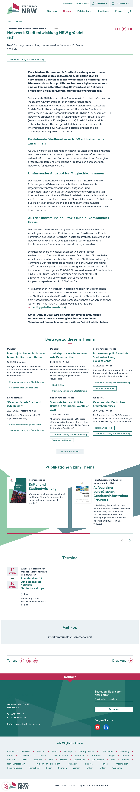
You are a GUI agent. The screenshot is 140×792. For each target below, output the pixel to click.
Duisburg (125, 751)
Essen (43, 755)
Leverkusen (80, 759)
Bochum (41, 751)
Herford (11, 759)
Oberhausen (122, 764)
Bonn (55, 751)
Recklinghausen (15, 768)
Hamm (126, 755)
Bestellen (113, 709)
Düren (10, 755)
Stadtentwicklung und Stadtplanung (26, 59)
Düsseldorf (26, 755)
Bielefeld (25, 751)
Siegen (49, 768)
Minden (125, 759)
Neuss (106, 764)
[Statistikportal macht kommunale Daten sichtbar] (70, 370)
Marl (113, 759)
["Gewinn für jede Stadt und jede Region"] (27, 419)
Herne (25, 759)
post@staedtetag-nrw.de (27, 724)
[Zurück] (122, 540)
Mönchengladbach (17, 764)
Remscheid (34, 768)
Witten (103, 768)
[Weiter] (130, 540)
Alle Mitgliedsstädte (68, 743)
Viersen (76, 768)
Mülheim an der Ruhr (49, 764)
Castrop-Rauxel (87, 751)
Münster (73, 764)
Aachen (10, 751)
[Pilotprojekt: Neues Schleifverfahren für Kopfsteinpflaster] (27, 370)
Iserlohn (38, 759)
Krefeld (64, 759)
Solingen (62, 768)
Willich (90, 768)
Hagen (112, 755)
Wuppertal (117, 768)
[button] (52, 11)
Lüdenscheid (98, 759)
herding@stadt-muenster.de (48, 307)
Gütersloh (97, 755)
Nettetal (89, 764)
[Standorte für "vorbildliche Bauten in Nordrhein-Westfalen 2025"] (70, 419)
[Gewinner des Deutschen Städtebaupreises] (113, 419)
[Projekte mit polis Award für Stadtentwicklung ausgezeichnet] (113, 370)
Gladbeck (80, 755)
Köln (51, 759)
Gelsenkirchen (61, 755)
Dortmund (108, 751)
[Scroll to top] (132, 673)
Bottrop (68, 751)
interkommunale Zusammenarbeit (70, 637)
